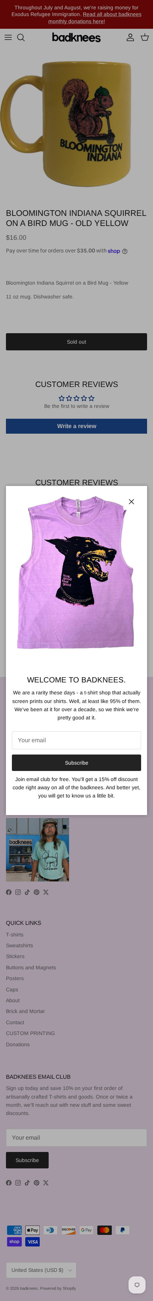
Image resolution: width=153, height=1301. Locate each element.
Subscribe (76, 763)
